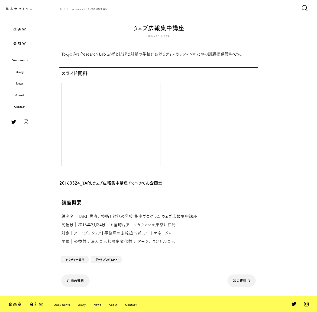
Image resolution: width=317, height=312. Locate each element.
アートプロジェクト (106, 259)
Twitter (13, 122)
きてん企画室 (150, 183)
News (20, 83)
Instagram (26, 122)
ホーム (62, 9)
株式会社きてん (20, 8)
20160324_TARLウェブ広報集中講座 (93, 183)
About (19, 95)
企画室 (20, 29)
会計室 (20, 43)
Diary (20, 71)
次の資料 (239, 280)
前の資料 (77, 280)
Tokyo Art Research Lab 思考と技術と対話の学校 (106, 54)
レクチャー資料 (75, 259)
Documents (20, 60)
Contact (20, 106)
